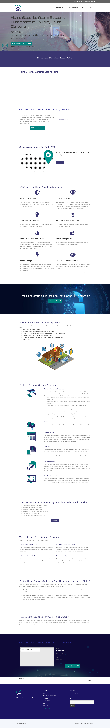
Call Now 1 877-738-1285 (21, 44)
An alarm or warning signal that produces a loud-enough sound (38, 331)
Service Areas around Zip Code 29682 (38, 147)
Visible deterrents (27, 339)
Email (72, 699)
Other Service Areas (63, 119)
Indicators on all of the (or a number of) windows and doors (37, 335)
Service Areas (60, 7)
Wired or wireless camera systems (31, 329)
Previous (21, 678)
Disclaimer (77, 723)
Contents (60, 116)
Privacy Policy (90, 723)
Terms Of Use (83, 723)
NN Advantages (73, 7)
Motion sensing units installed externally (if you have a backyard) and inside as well (43, 337)
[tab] (73, 116)
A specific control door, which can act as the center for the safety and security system (44, 333)
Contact (91, 7)
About (83, 7)
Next (89, 680)
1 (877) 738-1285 (37, 127)
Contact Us (45, 711)
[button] (60, 162)
